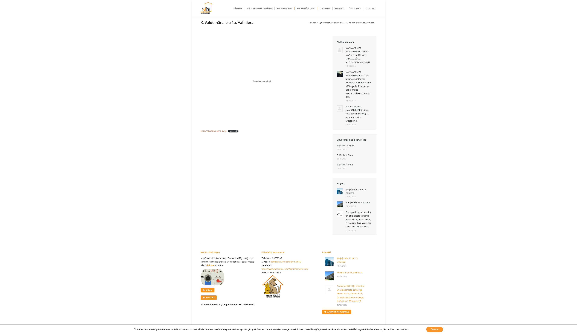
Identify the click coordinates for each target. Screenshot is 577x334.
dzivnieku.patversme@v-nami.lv (286, 261)
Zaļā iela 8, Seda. (345, 164)
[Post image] (340, 50)
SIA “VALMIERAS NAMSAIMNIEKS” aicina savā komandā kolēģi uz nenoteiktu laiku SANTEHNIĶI (357, 113)
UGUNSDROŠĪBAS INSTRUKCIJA (214, 131)
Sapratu (434, 329)
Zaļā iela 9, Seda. (345, 155)
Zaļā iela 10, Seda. (345, 145)
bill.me (210, 265)
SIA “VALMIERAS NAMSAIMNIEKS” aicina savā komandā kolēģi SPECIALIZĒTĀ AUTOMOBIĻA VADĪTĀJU (358, 55)
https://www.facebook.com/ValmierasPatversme (284, 268)
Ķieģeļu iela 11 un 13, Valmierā (356, 191)
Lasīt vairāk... (401, 329)
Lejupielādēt (233, 131)
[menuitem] (237, 8)
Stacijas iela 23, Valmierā (358, 202)
